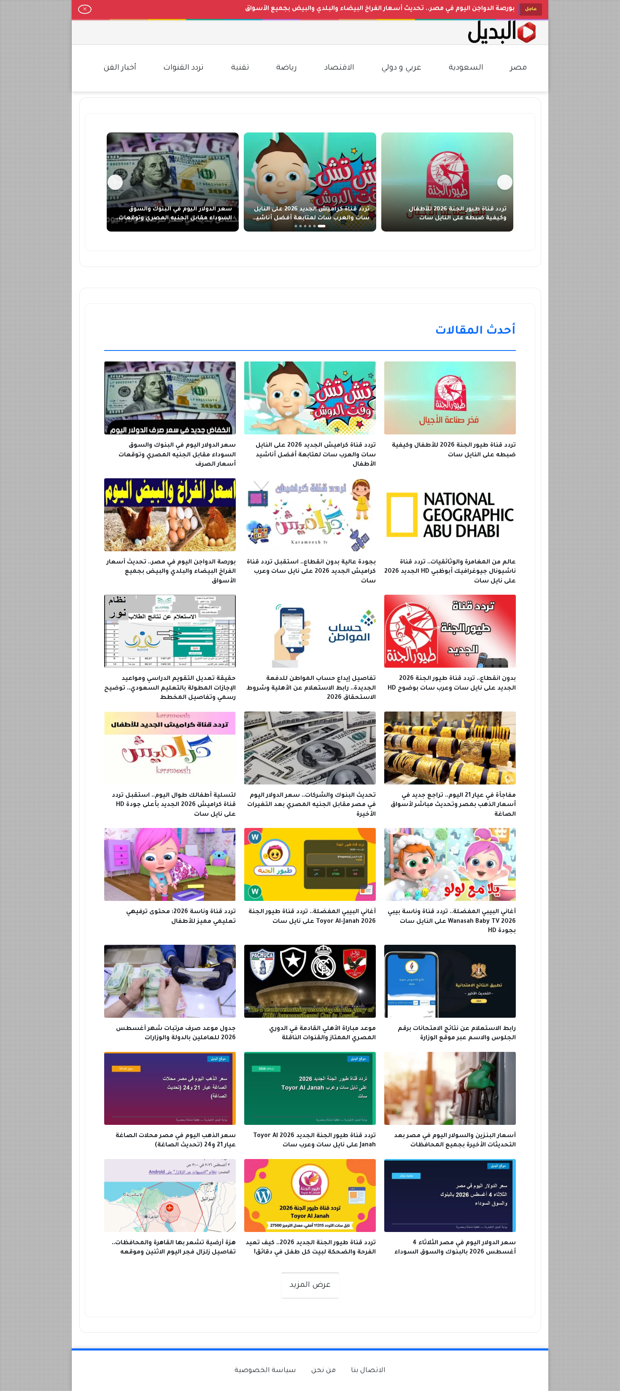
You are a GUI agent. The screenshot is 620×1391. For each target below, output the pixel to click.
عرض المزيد (310, 1285)
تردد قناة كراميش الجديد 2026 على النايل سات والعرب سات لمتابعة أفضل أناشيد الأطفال (311, 218)
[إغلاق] (85, 9)
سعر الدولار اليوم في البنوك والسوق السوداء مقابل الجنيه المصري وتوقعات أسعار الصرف (175, 218)
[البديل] (502, 32)
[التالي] (115, 182)
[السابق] (504, 182)
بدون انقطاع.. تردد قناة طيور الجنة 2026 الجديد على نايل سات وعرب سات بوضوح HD (389, 9)
